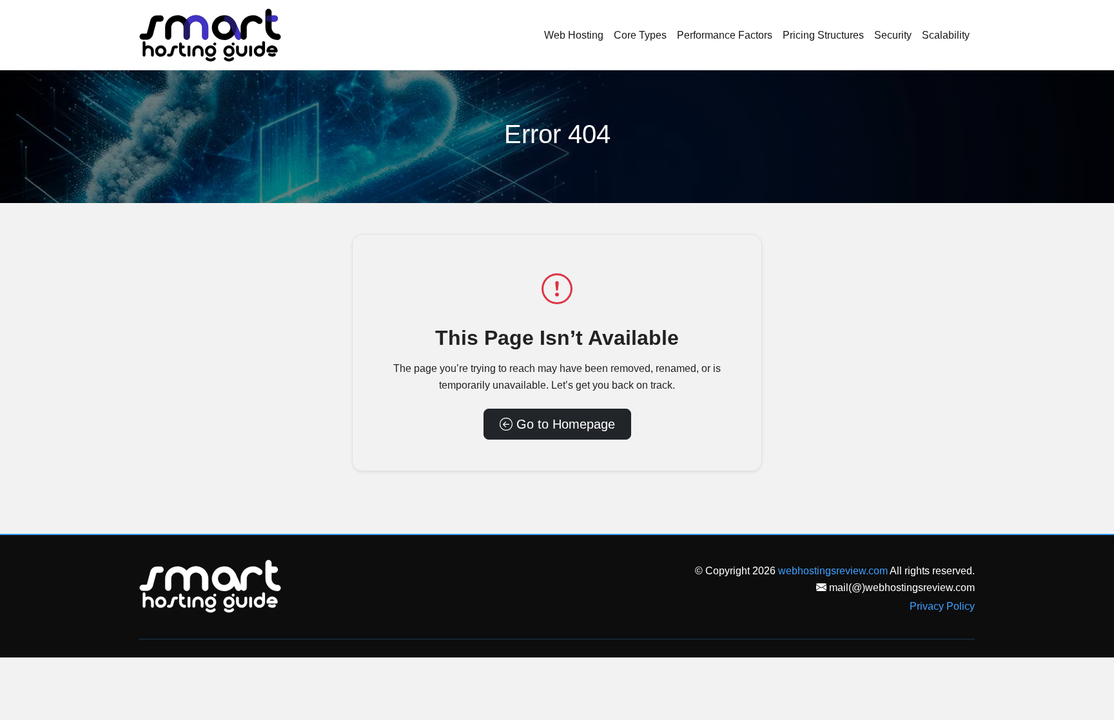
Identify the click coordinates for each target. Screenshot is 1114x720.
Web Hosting (573, 35)
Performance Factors (724, 35)
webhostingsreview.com (833, 570)
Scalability (946, 35)
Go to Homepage (564, 424)
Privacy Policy (942, 606)
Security (893, 35)
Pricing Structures (823, 35)
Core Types (640, 35)
